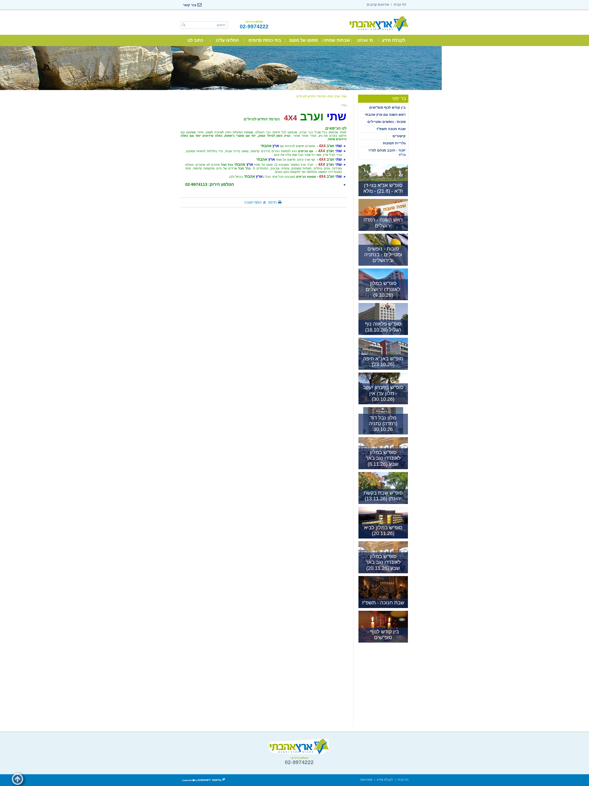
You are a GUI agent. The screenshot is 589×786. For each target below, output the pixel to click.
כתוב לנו (195, 40)
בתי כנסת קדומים (264, 40)
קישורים (399, 136)
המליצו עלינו (227, 40)
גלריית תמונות (394, 143)
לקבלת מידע (393, 40)
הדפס (272, 202)
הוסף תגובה (253, 202)
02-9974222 (254, 26)
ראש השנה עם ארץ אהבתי (385, 114)
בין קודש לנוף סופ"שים (387, 107)
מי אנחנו (365, 40)
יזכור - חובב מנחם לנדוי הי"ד (387, 152)
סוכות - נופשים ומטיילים (386, 122)
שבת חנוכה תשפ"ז (391, 129)
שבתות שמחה (336, 40)
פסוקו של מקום (303, 40)
